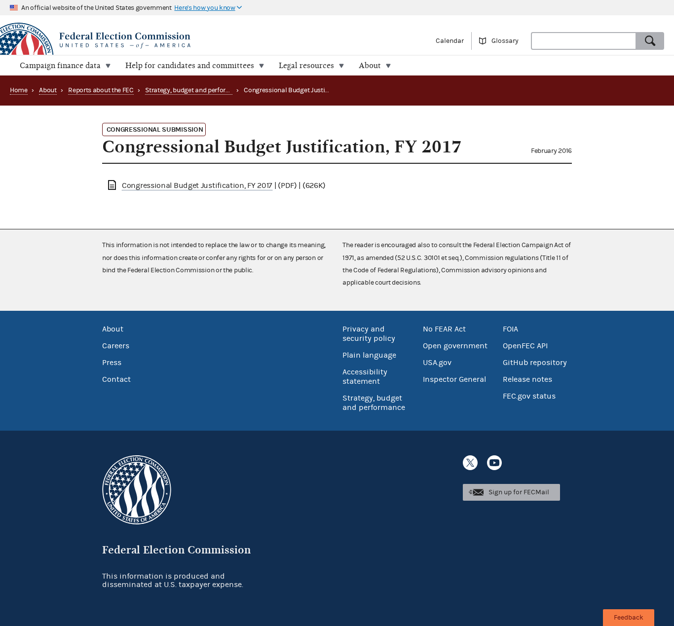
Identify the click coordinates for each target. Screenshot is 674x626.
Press (111, 362)
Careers (115, 345)
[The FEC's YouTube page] (494, 462)
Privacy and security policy (368, 334)
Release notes (527, 379)
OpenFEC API (525, 345)
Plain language (369, 355)
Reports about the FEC (101, 90)
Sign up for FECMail (518, 492)
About (48, 90)
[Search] (650, 41)
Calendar (450, 41)
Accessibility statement (364, 377)
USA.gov (437, 362)
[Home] (168, 40)
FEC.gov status (529, 396)
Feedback (628, 618)
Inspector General (454, 379)
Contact (116, 379)
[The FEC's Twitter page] (470, 462)
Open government (455, 345)
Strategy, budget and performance (195, 90)
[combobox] (584, 41)
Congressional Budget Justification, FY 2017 (197, 185)
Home (19, 90)
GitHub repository (535, 362)
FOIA (510, 329)
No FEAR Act (444, 329)
